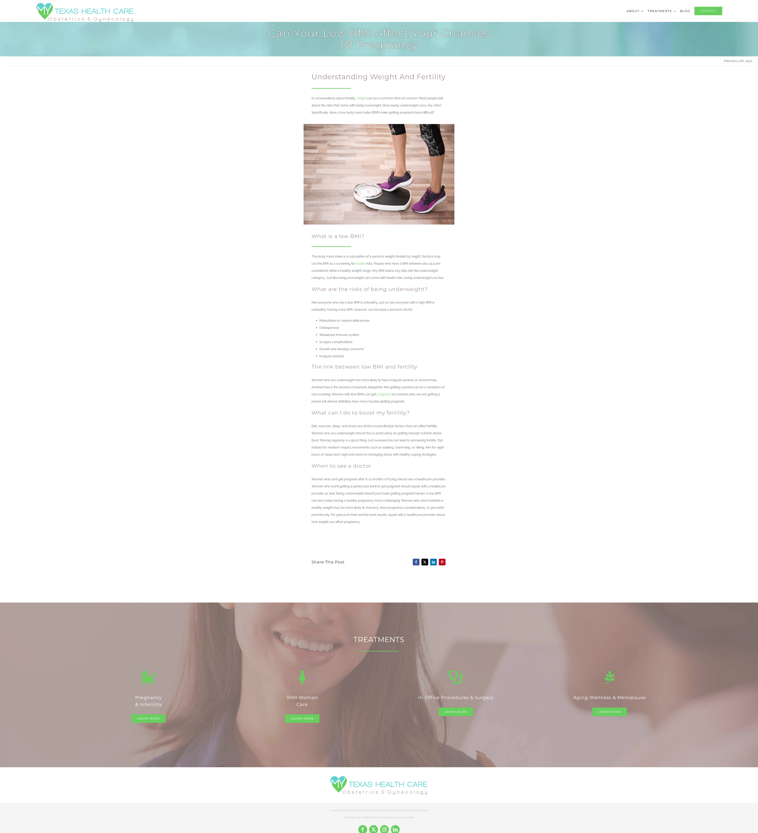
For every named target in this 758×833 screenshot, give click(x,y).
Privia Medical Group (372, 810)
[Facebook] (416, 562)
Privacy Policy (388, 817)
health (360, 263)
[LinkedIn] (433, 562)
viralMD (410, 817)
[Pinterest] (442, 562)
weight (361, 98)
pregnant (383, 394)
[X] (424, 562)
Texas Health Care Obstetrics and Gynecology (407, 810)
